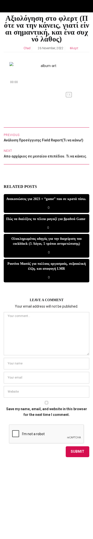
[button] (13, 94)
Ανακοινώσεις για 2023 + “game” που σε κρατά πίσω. (46, 199)
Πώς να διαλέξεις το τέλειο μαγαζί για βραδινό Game (45, 219)
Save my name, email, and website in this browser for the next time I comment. (46, 412)
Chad (27, 48)
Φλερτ (74, 48)
